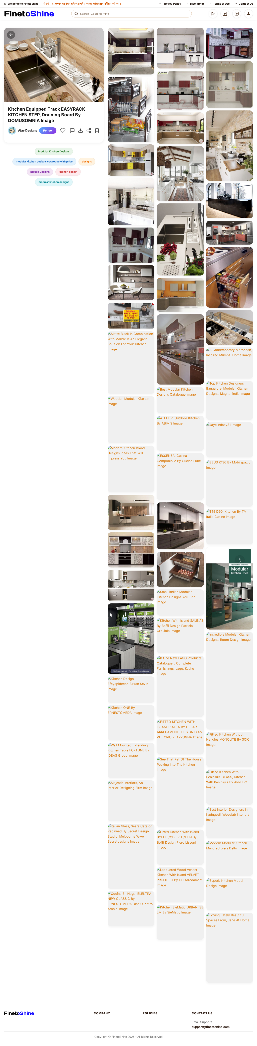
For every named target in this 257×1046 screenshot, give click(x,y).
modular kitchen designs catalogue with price (44, 161)
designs (87, 161)
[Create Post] (236, 13)
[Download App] (213, 13)
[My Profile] (248, 13)
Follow (47, 130)
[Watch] (224, 13)
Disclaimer (197, 3)
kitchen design (68, 171)
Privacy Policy (172, 3)
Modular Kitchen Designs (53, 151)
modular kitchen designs (54, 182)
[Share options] (150, 32)
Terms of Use (221, 3)
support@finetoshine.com (210, 1027)
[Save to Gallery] (150, 39)
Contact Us (246, 3)
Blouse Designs (40, 171)
